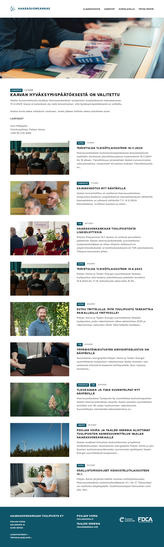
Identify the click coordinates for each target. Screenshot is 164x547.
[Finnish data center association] (145, 519)
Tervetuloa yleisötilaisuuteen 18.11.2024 (110, 148)
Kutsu (81, 143)
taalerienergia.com (87, 527)
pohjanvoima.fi (85, 519)
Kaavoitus (16, 90)
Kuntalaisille (127, 9)
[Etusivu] (12, 9)
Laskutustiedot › (19, 535)
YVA (79, 224)
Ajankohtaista (91, 9)
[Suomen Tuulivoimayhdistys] (127, 519)
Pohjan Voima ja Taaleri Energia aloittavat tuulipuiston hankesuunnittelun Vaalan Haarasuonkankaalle (113, 434)
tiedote (81, 425)
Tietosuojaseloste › (21, 538)
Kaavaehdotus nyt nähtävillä (101, 188)
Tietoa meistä (146, 9)
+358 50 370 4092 (20, 133)
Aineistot (109, 9)
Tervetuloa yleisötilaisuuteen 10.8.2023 (109, 269)
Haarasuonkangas (34, 8)
